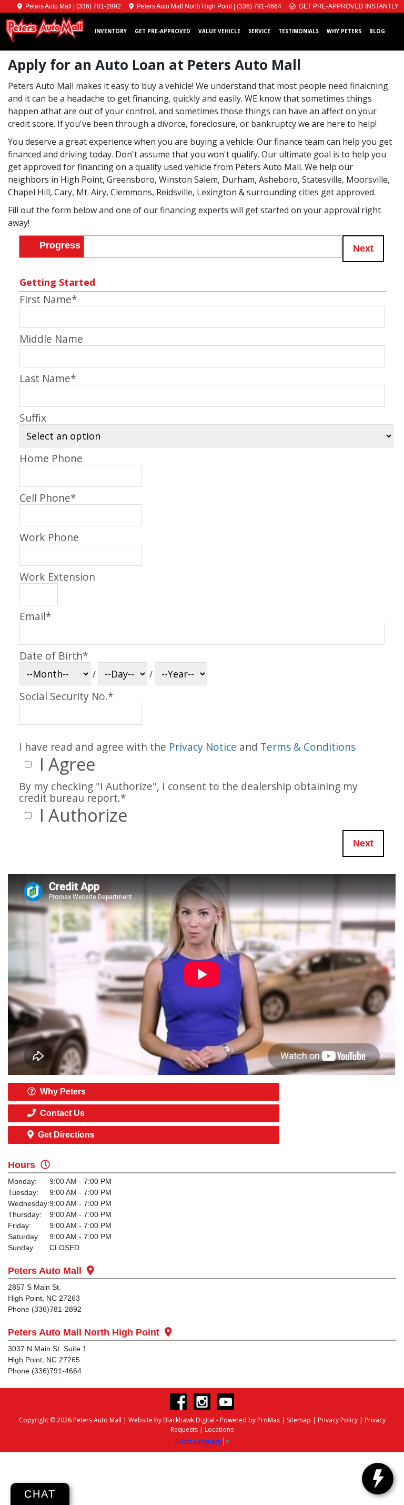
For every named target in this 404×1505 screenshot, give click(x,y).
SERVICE (259, 31)
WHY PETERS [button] (344, 31)
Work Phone (49, 537)
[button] (363, 248)
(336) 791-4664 (259, 6)
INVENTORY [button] (111, 31)
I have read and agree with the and (187, 746)
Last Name (47, 378)
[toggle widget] (377, 1478)
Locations (219, 1429)
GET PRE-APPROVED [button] (162, 31)
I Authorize (81, 815)
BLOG (377, 31)
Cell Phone (47, 498)
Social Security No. (66, 696)
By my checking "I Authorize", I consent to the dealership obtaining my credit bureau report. (188, 792)
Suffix (32, 418)
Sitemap (299, 1420)
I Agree (65, 764)
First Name (48, 299)
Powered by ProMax (250, 1420)
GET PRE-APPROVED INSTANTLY (347, 6)
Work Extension (57, 577)
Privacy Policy (338, 1420)
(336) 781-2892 (98, 6)
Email (35, 616)
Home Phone (51, 458)
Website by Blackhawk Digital (171, 1420)
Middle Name (51, 339)
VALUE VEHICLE (219, 31)
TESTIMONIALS (298, 31)
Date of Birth (53, 656)
